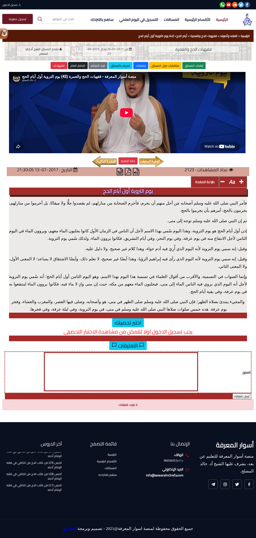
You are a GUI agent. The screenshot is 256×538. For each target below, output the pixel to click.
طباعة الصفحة (205, 182)
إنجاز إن (69, 528)
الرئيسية (222, 19)
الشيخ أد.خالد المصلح (36, 51)
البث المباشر (98, 65)
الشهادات (59, 65)
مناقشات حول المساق (165, 65)
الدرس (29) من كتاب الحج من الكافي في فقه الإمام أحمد (34, 456)
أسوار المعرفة (235, 445)
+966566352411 (173, 461)
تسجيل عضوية (17, 19)
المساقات (171, 19)
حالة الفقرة (128, 161)
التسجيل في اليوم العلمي (138, 19)
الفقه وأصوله (228, 36)
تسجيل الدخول (9, 4)
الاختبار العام (77, 65)
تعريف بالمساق (120, 65)
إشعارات (141, 65)
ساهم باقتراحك (102, 19)
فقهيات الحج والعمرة (203, 36)
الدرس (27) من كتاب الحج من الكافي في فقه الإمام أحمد (34, 478)
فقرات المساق (194, 65)
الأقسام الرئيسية (197, 19)
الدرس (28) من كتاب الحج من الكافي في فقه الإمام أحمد (34, 467)
